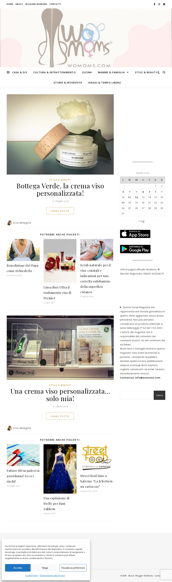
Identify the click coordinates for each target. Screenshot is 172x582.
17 (122, 202)
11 (129, 197)
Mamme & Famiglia (111, 72)
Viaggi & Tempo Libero (104, 82)
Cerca (159, 395)
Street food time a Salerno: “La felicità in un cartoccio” (96, 481)
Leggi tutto (60, 210)
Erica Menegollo (22, 222)
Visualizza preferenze (73, 567)
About (19, 4)
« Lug (141, 221)
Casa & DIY (19, 72)
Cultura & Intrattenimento (54, 72)
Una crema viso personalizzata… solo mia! (60, 394)
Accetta (18, 567)
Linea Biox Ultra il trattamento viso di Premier (57, 292)
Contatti (55, 4)
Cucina (87, 72)
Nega (45, 567)
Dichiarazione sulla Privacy (52, 575)
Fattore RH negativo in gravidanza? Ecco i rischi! (23, 476)
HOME (10, 4)
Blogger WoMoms (36, 4)
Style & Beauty (146, 72)
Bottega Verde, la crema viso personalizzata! (60, 189)
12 (136, 197)
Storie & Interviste (68, 82)
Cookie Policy (31, 575)
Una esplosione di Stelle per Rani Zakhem (57, 503)
